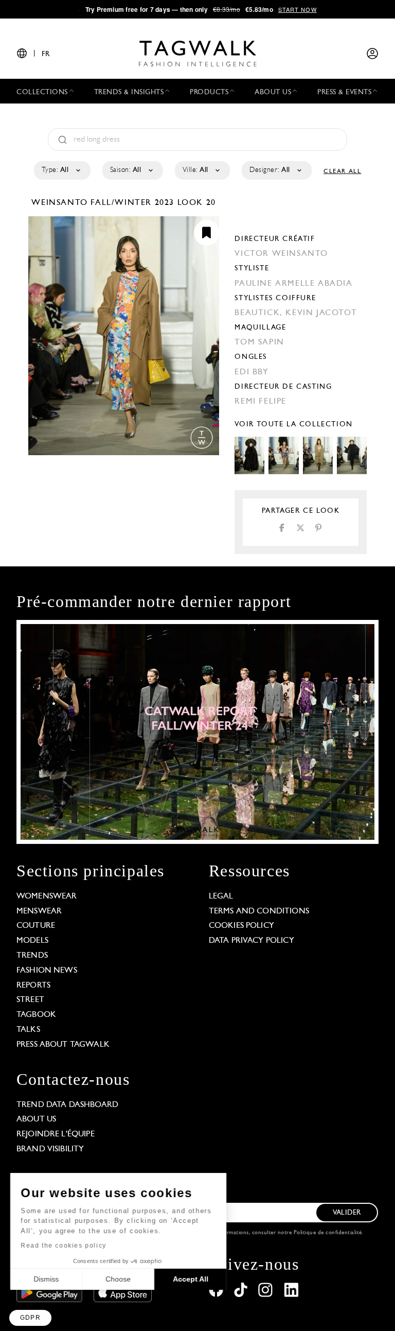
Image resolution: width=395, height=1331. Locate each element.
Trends (32, 956)
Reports (33, 985)
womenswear (46, 896)
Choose (118, 1279)
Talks (28, 1030)
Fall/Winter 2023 (132, 203)
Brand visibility (50, 1149)
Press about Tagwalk (63, 1045)
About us (36, 1119)
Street (30, 1000)
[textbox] (61, 170)
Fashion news (46, 970)
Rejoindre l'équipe (55, 1134)
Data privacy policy (251, 941)
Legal (221, 896)
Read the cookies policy (63, 1245)
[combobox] (61, 170)
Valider (347, 1213)
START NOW (297, 9)
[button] (30, 1318)
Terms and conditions (259, 911)
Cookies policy (241, 926)
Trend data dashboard (67, 1105)
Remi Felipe (260, 401)
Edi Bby (251, 372)
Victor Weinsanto (281, 254)
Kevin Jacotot (321, 313)
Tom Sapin (259, 342)
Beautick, (260, 313)
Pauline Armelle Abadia (293, 284)
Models (32, 941)
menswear (39, 911)
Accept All (190, 1279)
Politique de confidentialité (328, 1233)
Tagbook (36, 1015)
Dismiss (46, 1279)
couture (35, 926)
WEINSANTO (61, 203)
